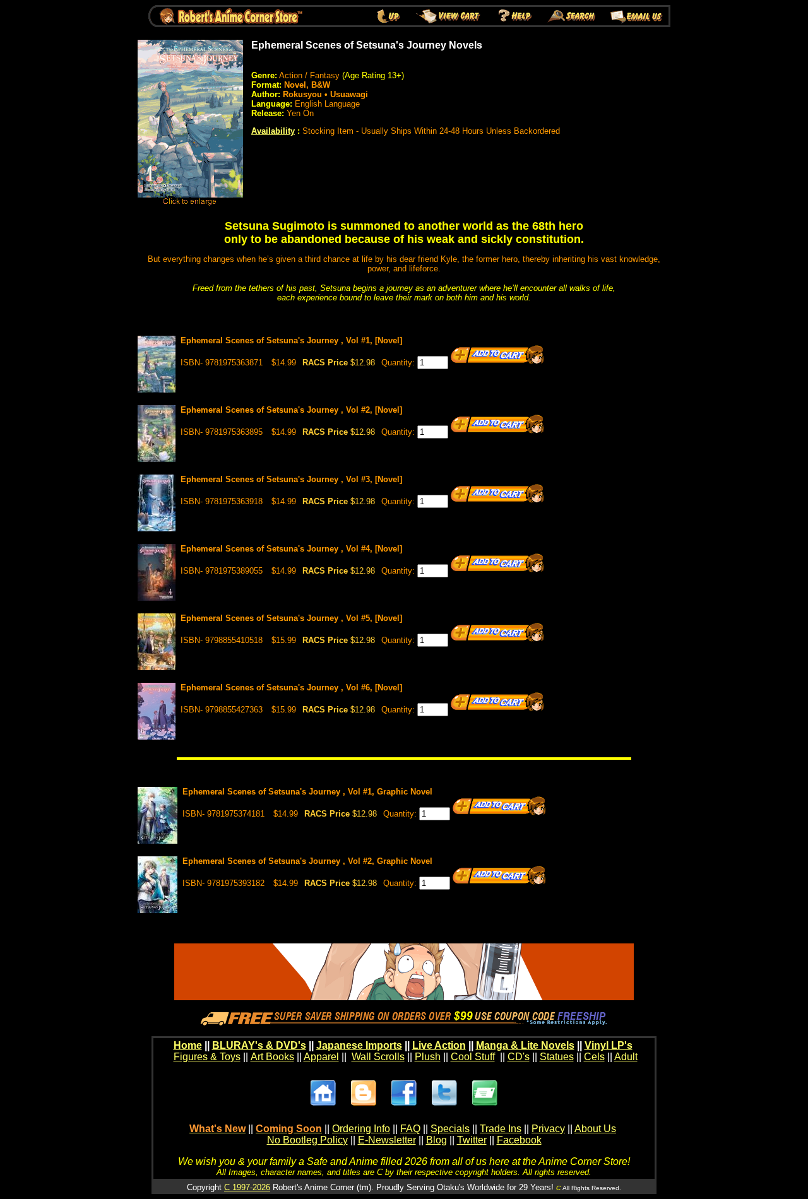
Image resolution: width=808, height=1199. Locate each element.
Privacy (548, 1128)
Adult (626, 1056)
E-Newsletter (387, 1140)
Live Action (439, 1045)
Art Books (272, 1056)
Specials (450, 1128)
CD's (519, 1056)
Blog (436, 1140)
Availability (273, 131)
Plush (428, 1056)
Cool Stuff (473, 1056)
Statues (557, 1056)
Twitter (472, 1140)
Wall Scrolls (378, 1056)
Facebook (519, 1140)
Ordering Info (361, 1128)
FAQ (410, 1128)
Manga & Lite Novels (525, 1045)
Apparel (321, 1056)
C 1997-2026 (247, 1187)
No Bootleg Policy (307, 1140)
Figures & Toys (207, 1056)
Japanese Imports (359, 1045)
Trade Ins (500, 1128)
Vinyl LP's (609, 1045)
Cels (594, 1056)
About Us (595, 1128)
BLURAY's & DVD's (259, 1045)
